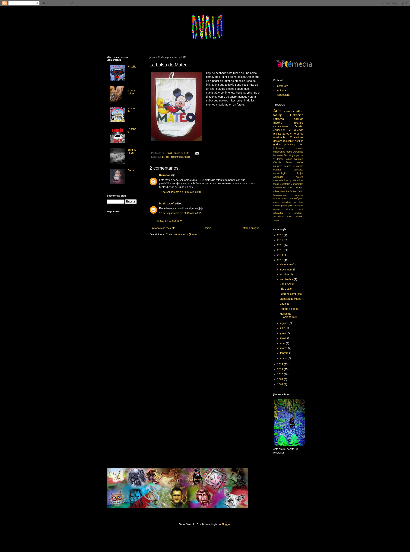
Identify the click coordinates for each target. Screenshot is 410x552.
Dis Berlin (298, 191)
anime (276, 202)
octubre (285, 274)
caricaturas (280, 126)
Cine (290, 187)
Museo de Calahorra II (288, 315)
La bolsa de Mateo (290, 298)
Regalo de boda (289, 308)
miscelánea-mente (282, 151)
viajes (276, 220)
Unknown (164, 175)
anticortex (282, 90)
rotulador (298, 213)
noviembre (286, 269)
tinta (282, 191)
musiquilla (279, 137)
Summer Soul (131, 151)
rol (289, 213)
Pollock (276, 198)
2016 (280, 245)
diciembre (286, 264)
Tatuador (288, 111)
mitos (276, 191)
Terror (289, 162)
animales (298, 169)
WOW (300, 162)
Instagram (282, 86)
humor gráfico (280, 205)
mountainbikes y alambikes (288, 180)
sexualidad (278, 216)
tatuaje (278, 115)
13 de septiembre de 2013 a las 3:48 (180, 192)
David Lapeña (167, 203)
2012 (280, 364)
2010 (280, 374)
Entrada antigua (250, 228)
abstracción (287, 198)
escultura (286, 202)
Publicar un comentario (168, 220)
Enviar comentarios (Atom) (181, 234)
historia (299, 177)
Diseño (299, 126)
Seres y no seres (292, 133)
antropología (279, 173)
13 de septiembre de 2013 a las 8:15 (180, 213)
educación (279, 130)
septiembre (287, 279)
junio (283, 333)
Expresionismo (280, 195)
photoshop (289, 144)
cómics (298, 118)
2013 (280, 260)
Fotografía (278, 148)
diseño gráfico (288, 122)
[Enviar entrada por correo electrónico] (196, 153)
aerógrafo (298, 198)
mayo (283, 338)
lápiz (291, 140)
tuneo (187, 157)
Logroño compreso (291, 293)
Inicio (208, 228)
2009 (280, 379)
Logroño (299, 195)
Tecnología (289, 155)
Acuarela (298, 159)
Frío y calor (286, 288)
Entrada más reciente (163, 228)
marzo (284, 348)
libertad (299, 187)
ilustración (296, 115)
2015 (280, 250)
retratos (278, 118)
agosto (284, 323)
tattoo (299, 111)
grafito (277, 144)
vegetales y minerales (291, 184)
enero (284, 358)
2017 (280, 240)
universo (299, 216)
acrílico (166, 157)
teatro (276, 184)
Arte (277, 111)
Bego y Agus (287, 283)
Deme (131, 170)
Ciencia (277, 162)
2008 (280, 384)
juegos (299, 148)
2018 (280, 235)
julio (283, 328)
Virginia (284, 303)
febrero (284, 353)
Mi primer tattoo (131, 90)
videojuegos (279, 187)
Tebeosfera (283, 94)
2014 (280, 255)
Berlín (289, 191)
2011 (280, 369)
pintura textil (177, 157)
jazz (290, 205)
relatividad (278, 213)
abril (283, 343)
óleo (301, 144)
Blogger (225, 524)
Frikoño (131, 66)
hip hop (298, 202)
